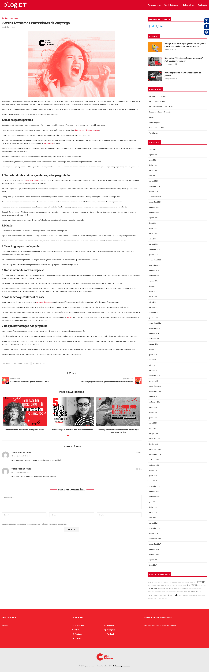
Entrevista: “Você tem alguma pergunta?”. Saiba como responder (183, 59)
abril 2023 (152, 239)
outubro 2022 (154, 270)
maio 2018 (153, 512)
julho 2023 (153, 223)
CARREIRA (153, 588)
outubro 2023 (154, 207)
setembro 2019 (154, 465)
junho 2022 (153, 291)
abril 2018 (152, 518)
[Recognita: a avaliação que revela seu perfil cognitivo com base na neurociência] (155, 47)
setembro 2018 (154, 497)
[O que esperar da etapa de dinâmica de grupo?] (155, 76)
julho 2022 (153, 286)
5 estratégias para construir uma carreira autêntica (72, 429)
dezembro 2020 (155, 386)
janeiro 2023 (153, 254)
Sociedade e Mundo (156, 128)
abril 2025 (152, 149)
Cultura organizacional (157, 101)
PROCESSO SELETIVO (39, 363)
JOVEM (172, 595)
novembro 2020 (155, 391)
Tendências (153, 133)
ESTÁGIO (161, 589)
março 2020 (153, 433)
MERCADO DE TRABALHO (160, 598)
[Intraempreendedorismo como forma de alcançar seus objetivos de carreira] (118, 411)
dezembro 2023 (155, 197)
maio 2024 (153, 170)
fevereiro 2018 (154, 528)
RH (186, 585)
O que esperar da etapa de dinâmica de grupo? (182, 74)
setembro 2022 (154, 276)
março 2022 (153, 307)
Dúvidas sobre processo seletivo (161, 107)
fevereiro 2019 (154, 486)
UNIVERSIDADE (185, 582)
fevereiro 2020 (154, 439)
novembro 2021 (155, 328)
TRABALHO (186, 592)
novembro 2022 (155, 265)
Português (202, 5)
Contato (5, 625)
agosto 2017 (153, 560)
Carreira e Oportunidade (10, 18)
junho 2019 (153, 475)
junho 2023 (153, 228)
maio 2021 (153, 360)
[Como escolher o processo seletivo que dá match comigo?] (25, 411)
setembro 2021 (154, 339)
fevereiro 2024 (154, 186)
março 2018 (153, 523)
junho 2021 (153, 355)
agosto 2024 (153, 155)
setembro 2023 (154, 212)
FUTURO (150, 585)
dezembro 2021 (155, 323)
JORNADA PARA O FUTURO (170, 582)
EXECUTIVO (169, 588)
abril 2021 (152, 365)
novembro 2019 (155, 454)
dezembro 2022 (155, 260)
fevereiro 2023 (154, 249)
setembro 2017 (154, 554)
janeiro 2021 (153, 381)
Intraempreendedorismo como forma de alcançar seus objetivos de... (118, 430)
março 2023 (153, 244)
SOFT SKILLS (161, 596)
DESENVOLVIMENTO (181, 589)
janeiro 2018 (153, 533)
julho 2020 (153, 412)
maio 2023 (153, 233)
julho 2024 (153, 160)
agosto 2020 (153, 407)
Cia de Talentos (171, 5)
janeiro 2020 (153, 444)
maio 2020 (153, 423)
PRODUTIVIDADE (166, 592)
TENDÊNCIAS (158, 582)
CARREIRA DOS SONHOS (178, 585)
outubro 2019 (154, 460)
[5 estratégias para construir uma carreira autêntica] (72, 411)
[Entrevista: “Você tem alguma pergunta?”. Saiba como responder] (155, 61)
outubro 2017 (154, 549)
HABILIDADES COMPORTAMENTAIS (188, 596)
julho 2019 (153, 470)
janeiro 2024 (153, 191)
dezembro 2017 (155, 539)
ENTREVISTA (6, 363)
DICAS (179, 582)
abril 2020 (152, 428)
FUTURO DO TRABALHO (195, 589)
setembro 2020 (154, 402)
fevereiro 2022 (154, 312)
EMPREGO (161, 585)
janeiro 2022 (153, 318)
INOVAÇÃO (168, 585)
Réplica (139, 452)
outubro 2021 (154, 333)
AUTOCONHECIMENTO (177, 592)
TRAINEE (155, 585)
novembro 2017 (155, 544)
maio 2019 (153, 481)
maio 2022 (153, 297)
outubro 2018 (154, 491)
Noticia (151, 117)
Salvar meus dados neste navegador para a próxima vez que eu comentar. (34, 524)
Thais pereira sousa (21, 469)
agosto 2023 (153, 218)
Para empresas (154, 5)
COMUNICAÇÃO (202, 585)
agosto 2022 (153, 281)
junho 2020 (153, 418)
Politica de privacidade (121, 666)
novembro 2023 (155, 202)
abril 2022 (152, 302)
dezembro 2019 (155, 449)
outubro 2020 (154, 397)
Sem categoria (154, 122)
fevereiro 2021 (154, 375)
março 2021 (153, 370)
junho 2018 (153, 507)
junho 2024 (153, 165)
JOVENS (200, 582)
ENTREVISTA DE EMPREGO (21, 363)
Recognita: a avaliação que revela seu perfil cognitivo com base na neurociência (185, 44)
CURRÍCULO (193, 582)
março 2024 (153, 181)
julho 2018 (153, 502)
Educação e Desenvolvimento (160, 112)
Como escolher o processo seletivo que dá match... (25, 429)
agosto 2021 (153, 344)
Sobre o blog (188, 5)
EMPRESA (192, 585)
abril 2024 (152, 176)
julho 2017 (153, 565)
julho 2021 (153, 349)
